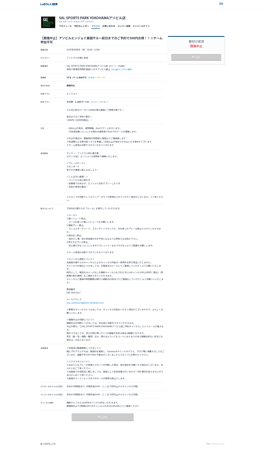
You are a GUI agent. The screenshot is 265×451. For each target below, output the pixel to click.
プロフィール (65, 25)
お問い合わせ (108, 25)
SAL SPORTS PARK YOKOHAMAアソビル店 (92, 17)
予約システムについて (215, 444)
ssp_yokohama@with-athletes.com (85, 302)
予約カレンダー (81, 25)
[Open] (221, 3)
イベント (95, 25)
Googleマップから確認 (121, 69)
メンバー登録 (123, 25)
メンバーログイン (141, 25)
